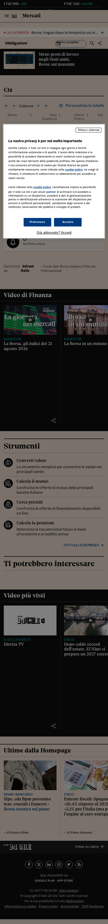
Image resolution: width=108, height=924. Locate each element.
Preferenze (37, 221)
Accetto (68, 221)
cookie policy (74, 169)
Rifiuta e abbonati (88, 129)
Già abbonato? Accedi (54, 232)
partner (51, 191)
